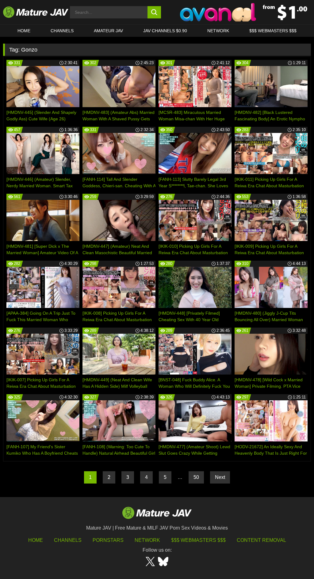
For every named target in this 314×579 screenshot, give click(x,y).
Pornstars (108, 540)
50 (196, 477)
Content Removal (261, 540)
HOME (23, 30)
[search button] (154, 12)
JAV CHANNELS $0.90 (165, 30)
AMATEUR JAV (108, 30)
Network (218, 30)
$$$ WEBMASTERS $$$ (273, 30)
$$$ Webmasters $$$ (198, 540)
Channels (68, 540)
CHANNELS (62, 30)
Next (220, 477)
